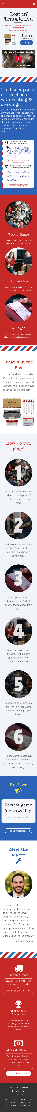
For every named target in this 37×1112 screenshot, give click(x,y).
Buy (27, 42)
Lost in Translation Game (22, 1099)
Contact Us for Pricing (18, 1073)
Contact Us (18, 1094)
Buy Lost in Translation (18, 1087)
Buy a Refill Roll (18, 1091)
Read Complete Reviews (18, 831)
